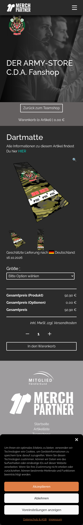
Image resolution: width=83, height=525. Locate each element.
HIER (22, 151)
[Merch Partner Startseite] (41, 403)
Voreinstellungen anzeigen (41, 510)
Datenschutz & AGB (35, 519)
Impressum (55, 519)
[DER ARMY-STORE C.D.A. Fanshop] (17, 25)
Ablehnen (41, 498)
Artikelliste (42, 429)
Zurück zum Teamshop (41, 108)
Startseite (41, 424)
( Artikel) (41, 120)
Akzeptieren (41, 487)
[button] (76, 439)
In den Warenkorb (42, 346)
